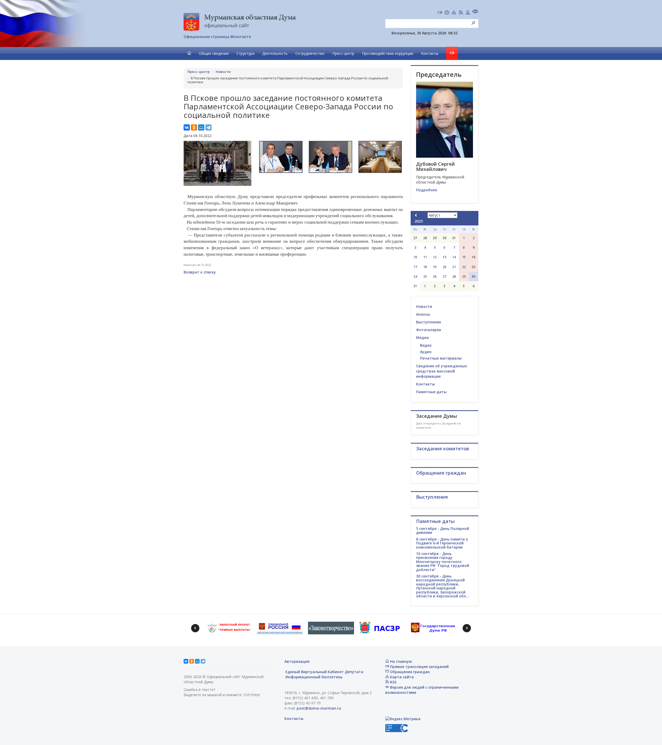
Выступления (428, 322)
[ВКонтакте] (187, 127)
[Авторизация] (468, 13)
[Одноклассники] (194, 127)
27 (444, 276)
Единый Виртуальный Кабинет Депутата (323, 671)
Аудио (426, 351)
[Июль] (416, 215)
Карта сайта (401, 676)
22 (464, 267)
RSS (392, 682)
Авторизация (297, 661)
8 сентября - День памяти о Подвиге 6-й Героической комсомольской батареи (442, 543)
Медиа (422, 337)
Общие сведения (214, 53)
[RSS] (461, 13)
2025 (419, 221)
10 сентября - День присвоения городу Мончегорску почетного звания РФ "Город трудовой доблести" (442, 561)
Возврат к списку (200, 272)
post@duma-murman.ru (319, 708)
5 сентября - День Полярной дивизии (442, 530)
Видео (426, 345)
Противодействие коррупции (387, 53)
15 (464, 257)
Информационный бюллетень (313, 676)
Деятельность (275, 53)
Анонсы (423, 314)
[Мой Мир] (201, 127)
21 (454, 267)
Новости (424, 306)
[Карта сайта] (454, 13)
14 (454, 257)
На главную (400, 661)
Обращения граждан (409, 671)
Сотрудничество (310, 53)
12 (435, 257)
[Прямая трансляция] (440, 13)
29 (464, 276)
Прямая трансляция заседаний (419, 666)
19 (435, 267)
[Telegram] (208, 127)
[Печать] (447, 13)
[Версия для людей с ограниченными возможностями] (475, 12)
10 (415, 257)
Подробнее (426, 189)
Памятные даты (431, 391)
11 (425, 257)
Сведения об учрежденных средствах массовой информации (441, 371)
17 (415, 267)
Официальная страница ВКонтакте (217, 36)
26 (435, 276)
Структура (245, 53)
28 (454, 276)
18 (425, 267)
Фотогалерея (428, 329)
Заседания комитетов (442, 448)
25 (425, 276)
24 (415, 276)
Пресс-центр (343, 53)
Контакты (429, 53)
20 (444, 267)
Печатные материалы (441, 358)
